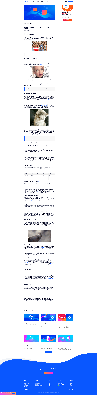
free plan (51, 263)
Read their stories (66, 19)
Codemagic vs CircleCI (38, 384)
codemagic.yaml (27, 262)
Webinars (50, 385)
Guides (49, 383)
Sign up (70, 1)
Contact (71, 382)
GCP (28, 80)
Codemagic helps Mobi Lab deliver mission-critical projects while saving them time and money (65, 324)
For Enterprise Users (61, 384)
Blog (47, 1)
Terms (25, 384)
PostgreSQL (47, 200)
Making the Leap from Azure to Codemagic (31, 323)
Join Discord (60, 383)
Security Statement (26, 386)
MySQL (50, 200)
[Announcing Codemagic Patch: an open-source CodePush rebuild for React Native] (48, 338)
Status (60, 385)
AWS (46, 79)
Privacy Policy (26, 385)
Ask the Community (60, 382)
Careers (70, 384)
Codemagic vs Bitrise (37, 383)
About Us (71, 383)
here (38, 181)
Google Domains (44, 105)
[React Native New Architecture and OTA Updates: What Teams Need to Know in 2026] (65, 338)
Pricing (38, 1)
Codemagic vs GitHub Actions (39, 385)
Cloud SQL (31, 200)
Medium (29, 301)
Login (66, 1)
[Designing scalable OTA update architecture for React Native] (31, 338)
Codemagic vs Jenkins (38, 386)
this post (40, 64)
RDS (42, 199)
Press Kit (71, 385)
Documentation (43, 1)
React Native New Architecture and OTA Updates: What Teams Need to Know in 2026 (64, 346)
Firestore (47, 168)
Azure (39, 80)
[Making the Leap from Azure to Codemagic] (31, 317)
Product (33, 1)
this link (38, 191)
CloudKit (28, 161)
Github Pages (48, 99)
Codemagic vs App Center (38, 382)
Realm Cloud (45, 160)
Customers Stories (26, 383)
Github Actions (42, 247)
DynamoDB (29, 169)
